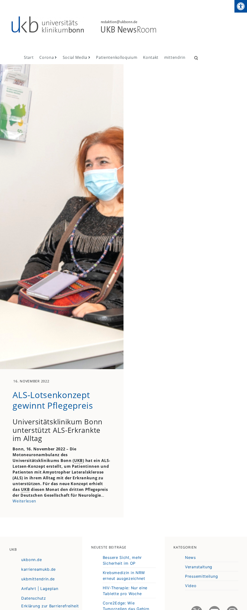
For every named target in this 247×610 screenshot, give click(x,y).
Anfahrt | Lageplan (39, 588)
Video (191, 585)
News (190, 557)
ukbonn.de (31, 559)
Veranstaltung (198, 566)
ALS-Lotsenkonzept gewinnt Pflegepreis (53, 400)
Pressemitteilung (201, 576)
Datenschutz (33, 598)
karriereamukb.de (38, 569)
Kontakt (150, 57)
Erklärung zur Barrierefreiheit (50, 605)
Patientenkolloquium (116, 57)
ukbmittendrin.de (38, 578)
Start (29, 57)
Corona (46, 57)
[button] (240, 6)
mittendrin (174, 57)
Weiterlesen (24, 501)
